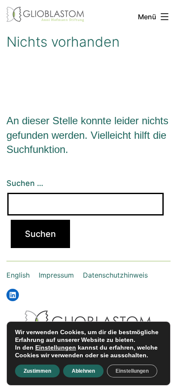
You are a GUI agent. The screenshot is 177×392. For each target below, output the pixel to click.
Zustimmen (37, 371)
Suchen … (24, 183)
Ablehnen (83, 371)
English (18, 275)
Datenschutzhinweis (115, 275)
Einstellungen (55, 347)
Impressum (56, 275)
